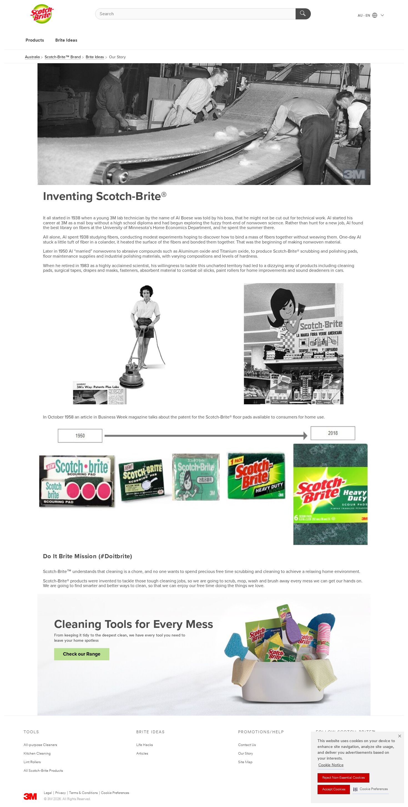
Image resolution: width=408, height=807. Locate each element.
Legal (48, 793)
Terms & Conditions (83, 793)
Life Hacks (144, 745)
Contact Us (247, 745)
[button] (370, 789)
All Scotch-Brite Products (43, 771)
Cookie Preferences (115, 793)
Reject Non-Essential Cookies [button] (343, 778)
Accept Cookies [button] (333, 789)
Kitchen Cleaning (37, 753)
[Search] (303, 13)
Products (35, 40)
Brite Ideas (66, 40)
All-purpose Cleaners (40, 745)
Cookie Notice (331, 765)
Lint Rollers (32, 762)
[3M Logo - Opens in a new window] (42, 14)
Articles (142, 753)
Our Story (245, 753)
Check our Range (81, 654)
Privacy (60, 793)
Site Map (245, 762)
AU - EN (364, 15)
